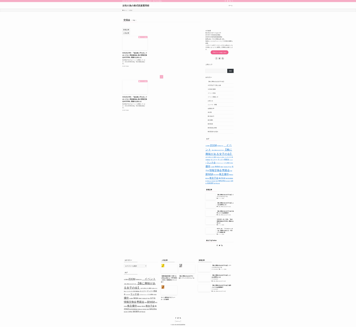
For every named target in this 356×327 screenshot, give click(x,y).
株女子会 (213, 177)
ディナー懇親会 (223, 159)
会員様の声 (211, 108)
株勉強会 (231, 174)
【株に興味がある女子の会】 (216, 81)
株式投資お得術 (212, 128)
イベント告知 (212, 93)
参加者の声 (226, 166)
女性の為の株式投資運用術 (135, 5)
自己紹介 (228, 181)
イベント (149, 279)
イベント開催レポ (213, 97)
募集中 (222, 166)
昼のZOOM (216, 174)
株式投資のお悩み (213, 131)
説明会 (130, 311)
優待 (207, 166)
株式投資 (210, 124)
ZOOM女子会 (220, 145)
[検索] (232, 1)
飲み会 (218, 183)
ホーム (178, 321)
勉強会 (217, 166)
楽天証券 (213, 181)
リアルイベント (219, 163)
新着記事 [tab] (126, 30)
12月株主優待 (212, 89)
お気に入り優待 (212, 157)
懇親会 (226, 170)
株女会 (207, 178)
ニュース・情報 (212, 104)
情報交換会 (215, 170)
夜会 (230, 166)
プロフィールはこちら (219, 52)
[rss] (230, 1)
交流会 (231, 163)
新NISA (209, 174)
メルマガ (128, 294)
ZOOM (213, 145)
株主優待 (210, 120)
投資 (231, 170)
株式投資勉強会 (133, 309)
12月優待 (207, 145)
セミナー (214, 159)
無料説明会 (222, 181)
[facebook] (225, 1)
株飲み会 (209, 181)
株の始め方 (211, 116)
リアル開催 (227, 163)
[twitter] (227, 1)
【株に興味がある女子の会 (217, 150)
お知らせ (210, 101)
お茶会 (222, 157)
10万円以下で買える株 (214, 85)
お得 (206, 157)
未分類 (210, 112)
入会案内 (213, 166)
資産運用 (210, 183)
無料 (217, 181)
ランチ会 (211, 162)
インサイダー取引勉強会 (133, 291)
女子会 (152, 298)
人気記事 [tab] (126, 33)
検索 (230, 71)
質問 (215, 183)
